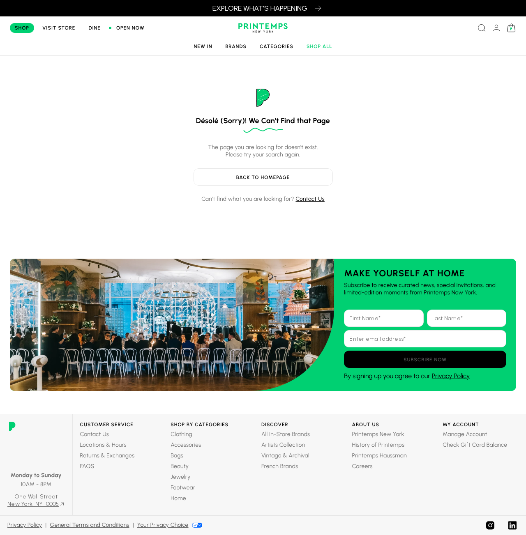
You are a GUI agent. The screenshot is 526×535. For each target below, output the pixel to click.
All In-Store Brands (285, 434)
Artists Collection (283, 444)
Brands (236, 46)
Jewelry (180, 476)
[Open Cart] (511, 28)
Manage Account (465, 434)
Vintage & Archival (285, 455)
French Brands (279, 466)
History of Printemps (378, 444)
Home (178, 498)
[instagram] (490, 525)
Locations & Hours (103, 444)
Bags (177, 455)
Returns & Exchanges (107, 455)
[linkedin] (512, 525)
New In (203, 46)
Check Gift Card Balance (475, 444)
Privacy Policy (451, 376)
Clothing (181, 434)
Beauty (180, 466)
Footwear (183, 487)
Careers (362, 466)
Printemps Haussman (379, 455)
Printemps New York (378, 434)
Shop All (319, 46)
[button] (425, 359)
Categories (276, 46)
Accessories (186, 444)
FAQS (87, 466)
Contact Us (309, 198)
